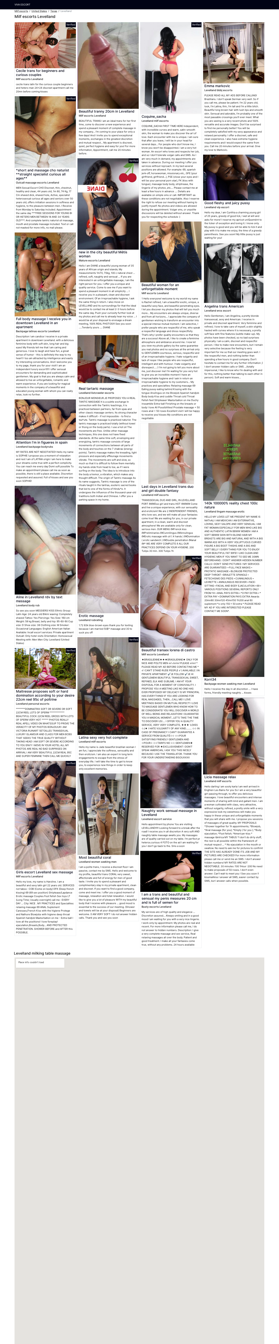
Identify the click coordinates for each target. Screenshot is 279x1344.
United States (39, 11)
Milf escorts (21, 11)
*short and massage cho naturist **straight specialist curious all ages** (42, 174)
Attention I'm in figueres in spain (41, 442)
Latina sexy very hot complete (103, 737)
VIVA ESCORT (22, 4)
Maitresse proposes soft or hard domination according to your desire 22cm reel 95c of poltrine (45, 695)
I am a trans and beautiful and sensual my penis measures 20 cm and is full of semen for (169, 898)
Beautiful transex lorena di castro (168, 650)
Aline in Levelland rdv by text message (39, 599)
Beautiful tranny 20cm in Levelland (106, 111)
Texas (53, 11)
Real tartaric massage (96, 389)
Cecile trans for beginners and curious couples (40, 73)
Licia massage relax (220, 777)
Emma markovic (217, 86)
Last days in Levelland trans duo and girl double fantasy (168, 489)
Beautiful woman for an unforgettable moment (160, 287)
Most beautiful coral (95, 857)
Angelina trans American (224, 306)
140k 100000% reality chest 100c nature (231, 505)
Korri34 (210, 679)
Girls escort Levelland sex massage (44, 872)
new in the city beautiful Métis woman (103, 254)
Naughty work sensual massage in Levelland (169, 813)
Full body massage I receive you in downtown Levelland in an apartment (43, 323)
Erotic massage (91, 616)
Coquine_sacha (154, 116)
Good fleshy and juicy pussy (227, 203)
